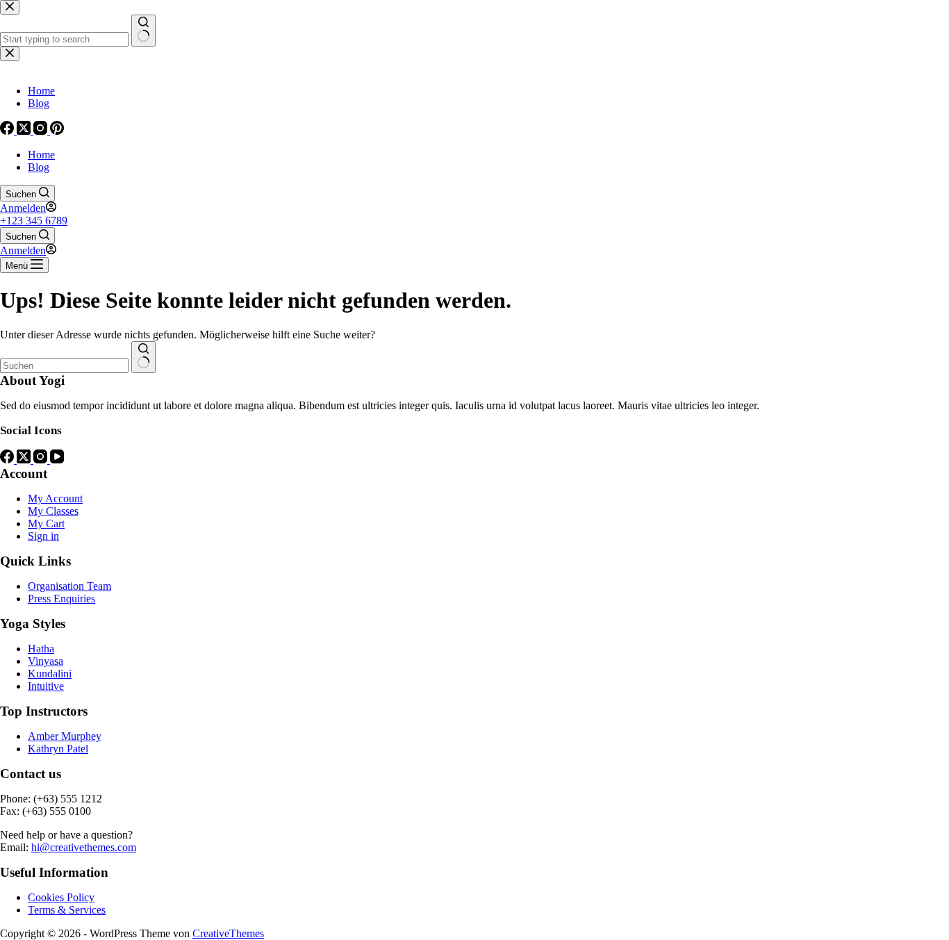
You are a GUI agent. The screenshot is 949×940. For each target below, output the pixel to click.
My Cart (46, 523)
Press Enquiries (61, 598)
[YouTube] (57, 459)
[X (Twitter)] (25, 459)
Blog (38, 167)
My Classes (53, 511)
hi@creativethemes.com (83, 847)
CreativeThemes (228, 933)
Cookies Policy (61, 897)
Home (41, 154)
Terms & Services (67, 910)
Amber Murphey (64, 736)
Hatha (41, 648)
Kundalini (50, 673)
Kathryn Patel (58, 749)
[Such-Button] (143, 357)
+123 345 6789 (33, 220)
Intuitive (46, 686)
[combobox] (64, 365)
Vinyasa (45, 661)
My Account (55, 498)
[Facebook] (8, 459)
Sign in (43, 536)
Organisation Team (69, 586)
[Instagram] (41, 459)
